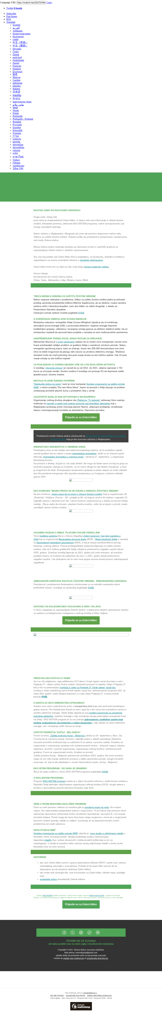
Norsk (16, 110)
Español (17, 127)
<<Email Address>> (89, 993)
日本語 (16, 91)
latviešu (16, 141)
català (15, 39)
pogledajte (45, 879)
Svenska (17, 133)
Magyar (16, 77)
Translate (10, 22)
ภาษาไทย (18, 156)
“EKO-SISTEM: (47, 895)
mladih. (48, 840)
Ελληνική (17, 71)
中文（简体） (20, 42)
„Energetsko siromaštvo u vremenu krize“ (63, 457)
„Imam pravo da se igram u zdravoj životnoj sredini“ (77, 494)
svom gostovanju (66, 341)
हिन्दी (15, 74)
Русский (17, 124)
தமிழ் (15, 153)
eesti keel (17, 57)
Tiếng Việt (18, 168)
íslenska (17, 85)
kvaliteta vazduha (48, 536)
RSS (8, 19)
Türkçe (16, 160)
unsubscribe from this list (97, 958)
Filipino (16, 162)
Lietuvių (17, 138)
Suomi (16, 63)
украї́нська (18, 165)
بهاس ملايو (18, 104)
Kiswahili (17, 130)
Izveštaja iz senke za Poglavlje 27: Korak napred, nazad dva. (88, 687)
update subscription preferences (99, 995)
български (18, 36)
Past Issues (11, 16)
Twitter (14, 8)
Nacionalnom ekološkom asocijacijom (55, 542)
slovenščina (18, 147)
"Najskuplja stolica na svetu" (48, 384)
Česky (16, 51)
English (16, 25)
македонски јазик (22, 101)
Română (17, 121)
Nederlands (18, 60)
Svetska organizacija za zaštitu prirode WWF (56, 833)
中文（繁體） (20, 45)
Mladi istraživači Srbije (106, 539)
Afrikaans (17, 30)
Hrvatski (17, 48)
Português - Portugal (23, 119)
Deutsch (17, 68)
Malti (15, 107)
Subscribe (11, 13)
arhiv (53, 879)
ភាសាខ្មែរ (17, 95)
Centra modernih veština (96, 266)
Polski (16, 113)
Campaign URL (8, 2)
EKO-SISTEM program (54, 781)
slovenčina (18, 144)
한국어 (16, 98)
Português (18, 116)
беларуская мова (21, 33)
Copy (49, 2)
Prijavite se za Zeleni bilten (81, 417)
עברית (16, 136)
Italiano (16, 88)
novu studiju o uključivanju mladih (106, 833)
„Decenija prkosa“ (54, 368)
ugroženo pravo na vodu (96, 807)
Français (17, 66)
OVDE (81, 313)
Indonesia (17, 83)
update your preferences (73, 958)
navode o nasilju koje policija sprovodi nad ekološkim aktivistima (78, 403)
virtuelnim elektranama (91, 260)
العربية (16, 28)
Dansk (16, 54)
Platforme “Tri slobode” (89, 400)
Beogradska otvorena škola (72, 539)
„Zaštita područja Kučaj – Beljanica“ (68, 735)
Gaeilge (16, 80)
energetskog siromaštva (84, 453)
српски (16, 150)
